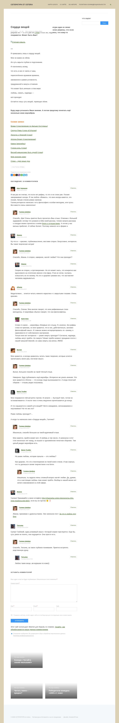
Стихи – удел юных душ (20, 161)
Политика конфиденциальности (23, 635)
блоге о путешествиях (51, 223)
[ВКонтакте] (12, 175)
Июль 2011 (38, 31)
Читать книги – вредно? (21, 692)
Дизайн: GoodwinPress (71, 717)
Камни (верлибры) (18, 144)
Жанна (19, 235)
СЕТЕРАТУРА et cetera (22, 5)
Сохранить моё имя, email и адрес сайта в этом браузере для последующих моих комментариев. (43, 615)
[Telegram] (26, 175)
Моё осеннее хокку (18, 157)
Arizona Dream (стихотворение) (23, 139)
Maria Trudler (22, 391)
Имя (12, 606)
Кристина (24, 319)
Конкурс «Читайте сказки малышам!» (23, 661)
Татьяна (20, 525)
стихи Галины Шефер (17, 167)
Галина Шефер (25, 212)
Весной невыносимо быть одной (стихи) (27, 152)
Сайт (57, 606)
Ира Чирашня (22, 188)
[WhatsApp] (21, 175)
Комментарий (15, 583)
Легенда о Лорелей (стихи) (21, 135)
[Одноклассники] (14, 175)
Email (35, 606)
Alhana (19, 287)
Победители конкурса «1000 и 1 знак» (59, 692)
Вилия (19, 350)
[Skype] (24, 175)
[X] (17, 175)
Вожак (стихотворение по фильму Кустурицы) (29, 126)
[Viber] (19, 175)
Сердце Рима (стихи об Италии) (24, 130)
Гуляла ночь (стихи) (19, 148)
